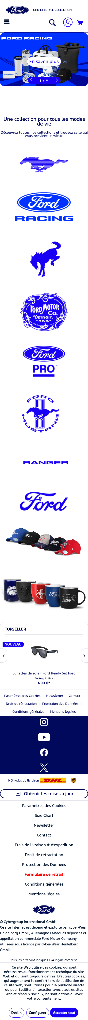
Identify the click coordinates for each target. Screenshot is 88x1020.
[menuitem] (7, 21)
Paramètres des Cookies (22, 696)
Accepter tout (64, 1012)
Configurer (37, 1012)
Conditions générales (28, 712)
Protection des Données (60, 704)
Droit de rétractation (21, 704)
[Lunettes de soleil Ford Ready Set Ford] (44, 652)
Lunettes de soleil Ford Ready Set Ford (44, 673)
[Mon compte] (66, 23)
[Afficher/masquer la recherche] (51, 23)
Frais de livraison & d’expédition (44, 844)
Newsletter (54, 696)
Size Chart (44, 815)
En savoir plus (44, 61)
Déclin (16, 1012)
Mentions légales (63, 712)
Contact (74, 696)
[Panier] (80, 23)
